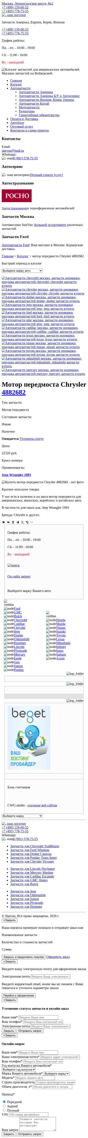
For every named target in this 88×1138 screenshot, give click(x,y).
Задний (12, 1106)
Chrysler (19, 627)
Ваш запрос (10, 1130)
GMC (18, 612)
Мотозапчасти (29, 107)
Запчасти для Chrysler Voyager (32, 861)
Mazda (60, 624)
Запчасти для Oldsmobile (28, 895)
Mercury (19, 654)
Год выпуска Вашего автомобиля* (27, 1065)
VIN (5, 1114)
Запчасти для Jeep (23, 891)
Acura (60, 658)
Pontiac (19, 670)
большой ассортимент (50, 225)
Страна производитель (18, 1082)
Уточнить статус (32, 438)
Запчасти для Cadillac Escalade (32, 876)
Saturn (18, 666)
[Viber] (27, 522)
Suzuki (61, 631)
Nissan (60, 627)
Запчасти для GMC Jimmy (29, 880)
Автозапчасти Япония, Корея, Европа (46, 100)
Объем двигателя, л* (17, 1086)
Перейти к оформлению (18, 995)
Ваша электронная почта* (21, 1057)
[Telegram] (18, 522)
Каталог (16, 84)
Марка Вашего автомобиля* (22, 1073)
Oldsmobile (21, 639)
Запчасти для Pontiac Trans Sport (33, 857)
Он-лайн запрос (19, 576)
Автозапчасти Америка (36, 92)
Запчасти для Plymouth (26, 903)
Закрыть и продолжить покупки (23, 957)
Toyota (61, 635)
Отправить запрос (30, 1030)
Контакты (29, 130)
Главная (16, 80)
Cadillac (19, 624)
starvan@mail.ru (13, 150)
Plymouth (20, 650)
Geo (17, 662)
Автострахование (14, 208)
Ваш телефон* (12, 1022)
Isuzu (59, 650)
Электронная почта (16, 976)
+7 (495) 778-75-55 (15, 11)
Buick (18, 616)
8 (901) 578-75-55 (25, 158)
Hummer (20, 643)
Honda (60, 620)
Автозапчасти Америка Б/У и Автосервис (49, 96)
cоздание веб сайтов (42, 805)
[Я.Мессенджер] (4, 522)
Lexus (60, 639)
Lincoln (19, 647)
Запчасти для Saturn (24, 899)
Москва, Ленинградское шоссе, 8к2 (27, 3)
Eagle (18, 658)
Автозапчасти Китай (34, 103)
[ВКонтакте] (8, 522)
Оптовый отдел (21, 126)
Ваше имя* (10, 1017)
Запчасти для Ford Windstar (29, 850)
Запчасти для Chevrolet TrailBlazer (34, 846)
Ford (17, 608)
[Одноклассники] (13, 522)
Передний (14, 1102)
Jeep (17, 631)
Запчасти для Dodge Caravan (30, 854)
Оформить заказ (58, 957)
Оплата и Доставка (24, 119)
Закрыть (8, 1030)
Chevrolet (20, 620)
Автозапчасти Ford (15, 245)
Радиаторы (27, 111)
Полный (12, 1110)
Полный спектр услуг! (46, 175)
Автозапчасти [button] (20, 88)
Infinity (61, 647)
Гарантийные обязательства (39, 115)
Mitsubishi (63, 643)
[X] (22, 522)
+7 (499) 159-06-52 (15, 7)
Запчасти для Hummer (26, 906)
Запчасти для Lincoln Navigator (32, 869)
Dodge (18, 635)
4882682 (14, 392)
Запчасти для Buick (24, 884)
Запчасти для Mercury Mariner (31, 872)
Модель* (8, 1077)
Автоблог (17, 122)
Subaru (61, 654)
